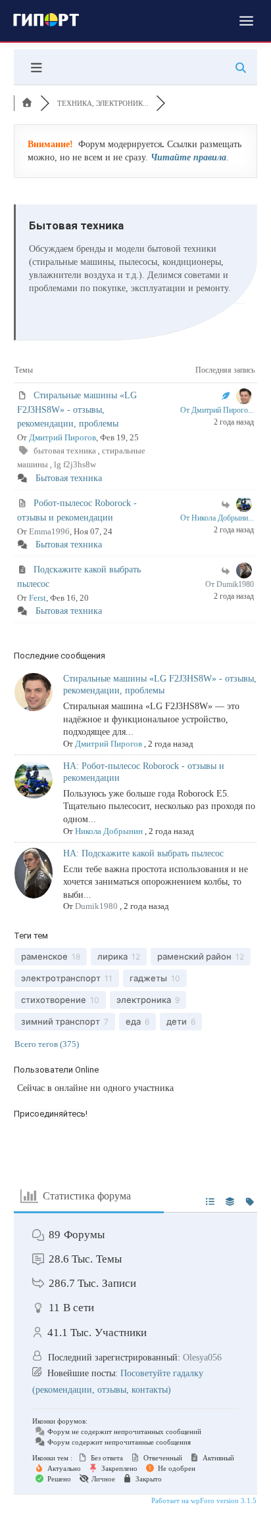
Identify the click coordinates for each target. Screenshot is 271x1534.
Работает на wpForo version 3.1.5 (203, 1500)
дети (176, 1021)
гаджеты (148, 978)
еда (133, 1021)
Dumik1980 (96, 906)
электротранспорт (61, 978)
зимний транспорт (60, 1021)
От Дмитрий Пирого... (217, 410)
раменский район (194, 956)
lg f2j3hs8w (75, 464)
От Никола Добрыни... (217, 518)
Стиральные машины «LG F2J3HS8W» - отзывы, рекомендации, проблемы (77, 409)
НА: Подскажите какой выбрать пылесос (143, 853)
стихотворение (53, 999)
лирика (112, 956)
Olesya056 (202, 1357)
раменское (44, 956)
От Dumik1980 (229, 584)
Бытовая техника (69, 478)
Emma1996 (49, 531)
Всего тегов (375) (46, 1044)
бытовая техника (66, 450)
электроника (143, 999)
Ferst (37, 598)
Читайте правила (188, 157)
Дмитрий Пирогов (62, 437)
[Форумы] (27, 103)
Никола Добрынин (109, 831)
